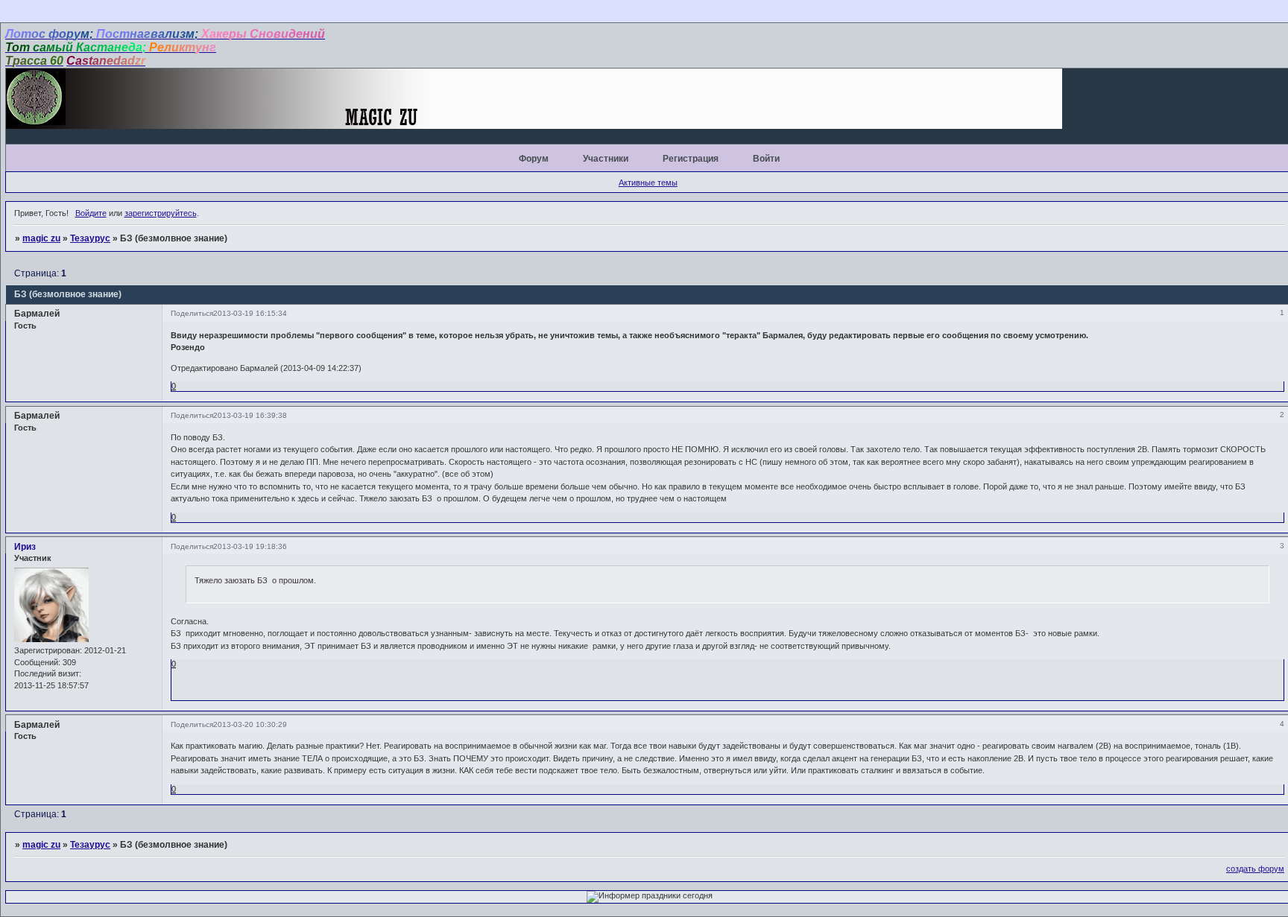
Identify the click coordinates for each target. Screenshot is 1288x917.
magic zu (41, 238)
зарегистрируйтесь (160, 213)
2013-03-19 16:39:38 (250, 415)
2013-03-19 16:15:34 (250, 313)
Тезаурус (90, 238)
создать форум (1255, 868)
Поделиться (192, 313)
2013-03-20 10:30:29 (250, 724)
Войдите (91, 213)
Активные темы (648, 182)
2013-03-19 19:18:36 (250, 546)
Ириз (25, 547)
